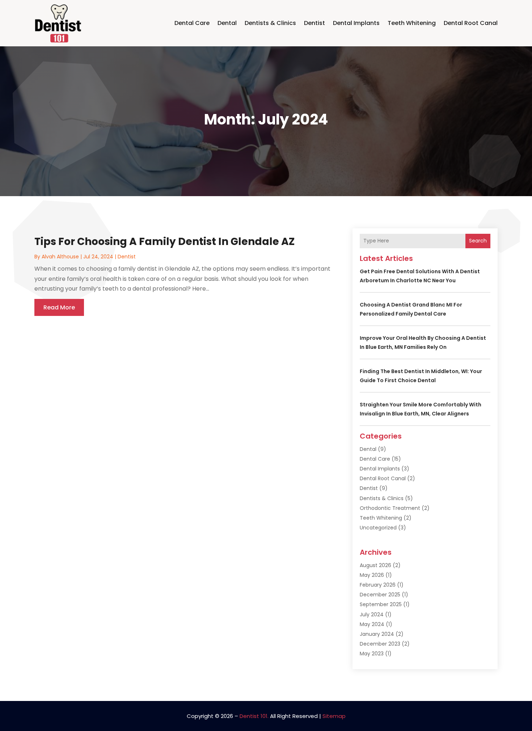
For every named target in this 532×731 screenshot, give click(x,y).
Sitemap (334, 716)
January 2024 (377, 634)
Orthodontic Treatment (390, 508)
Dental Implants (356, 23)
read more (59, 307)
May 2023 (372, 653)
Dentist (314, 23)
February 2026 (378, 584)
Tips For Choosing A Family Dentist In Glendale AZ (164, 241)
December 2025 (380, 594)
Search (478, 240)
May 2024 (372, 624)
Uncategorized (378, 527)
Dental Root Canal (471, 23)
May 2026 (372, 575)
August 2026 (375, 565)
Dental (227, 23)
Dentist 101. (254, 716)
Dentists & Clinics (270, 23)
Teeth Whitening (412, 23)
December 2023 (380, 643)
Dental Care (192, 23)
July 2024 (372, 614)
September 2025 (381, 604)
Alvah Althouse (60, 256)
